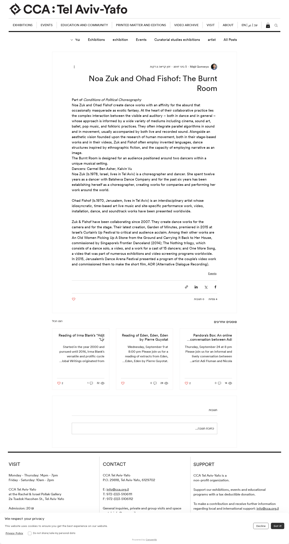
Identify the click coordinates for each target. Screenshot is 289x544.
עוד (77, 40)
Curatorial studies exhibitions (177, 40)
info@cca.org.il (118, 489)
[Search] (276, 25)
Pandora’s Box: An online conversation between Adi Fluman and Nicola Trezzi (211, 337)
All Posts (230, 40)
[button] (249, 25)
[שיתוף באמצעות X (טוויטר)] (206, 287)
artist (212, 40)
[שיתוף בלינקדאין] (196, 287)
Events (141, 40)
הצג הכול (57, 321)
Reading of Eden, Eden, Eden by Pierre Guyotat (145, 337)
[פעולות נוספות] (74, 66)
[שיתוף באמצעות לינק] (186, 287)
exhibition (120, 40)
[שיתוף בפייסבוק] (215, 287)
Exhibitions (96, 40)
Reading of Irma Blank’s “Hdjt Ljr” (81, 337)
